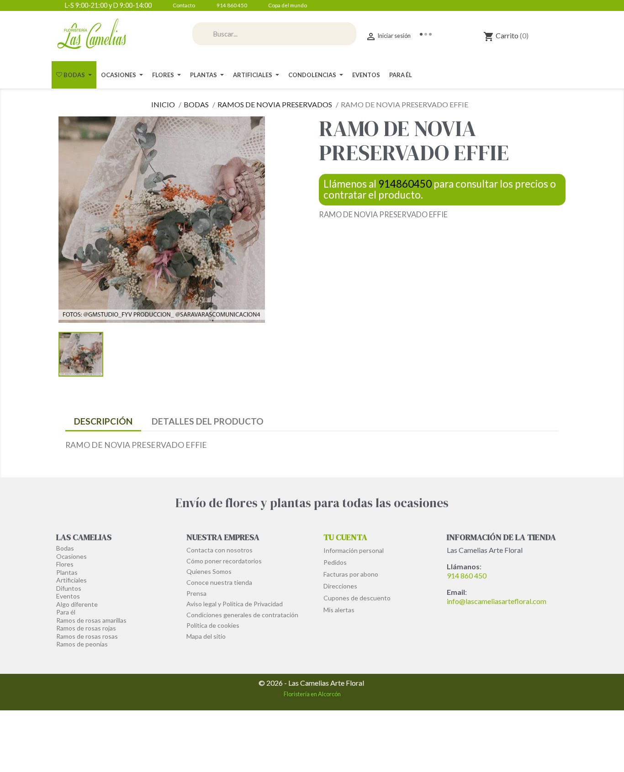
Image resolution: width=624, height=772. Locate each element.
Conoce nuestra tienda (219, 582)
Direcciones (340, 586)
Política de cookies (212, 625)
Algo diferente (77, 604)
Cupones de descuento (357, 598)
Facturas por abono (350, 574)
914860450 (405, 184)
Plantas (67, 572)
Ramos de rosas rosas (87, 636)
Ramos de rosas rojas (86, 628)
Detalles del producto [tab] (208, 421)
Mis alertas (338, 610)
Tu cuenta (345, 537)
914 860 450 (467, 575)
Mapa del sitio (206, 636)
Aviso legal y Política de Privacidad (234, 604)
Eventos (68, 596)
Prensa (196, 593)
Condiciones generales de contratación (242, 615)
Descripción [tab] (103, 421)
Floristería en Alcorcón (312, 694)
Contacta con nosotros (219, 550)
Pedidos (335, 562)
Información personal (353, 550)
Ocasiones (71, 556)
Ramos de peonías (82, 644)
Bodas (65, 548)
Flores (65, 564)
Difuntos (68, 588)
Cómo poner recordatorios (224, 561)
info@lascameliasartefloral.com (496, 601)
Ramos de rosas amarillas (91, 620)
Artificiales (71, 580)
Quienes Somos (209, 571)
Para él (65, 612)
